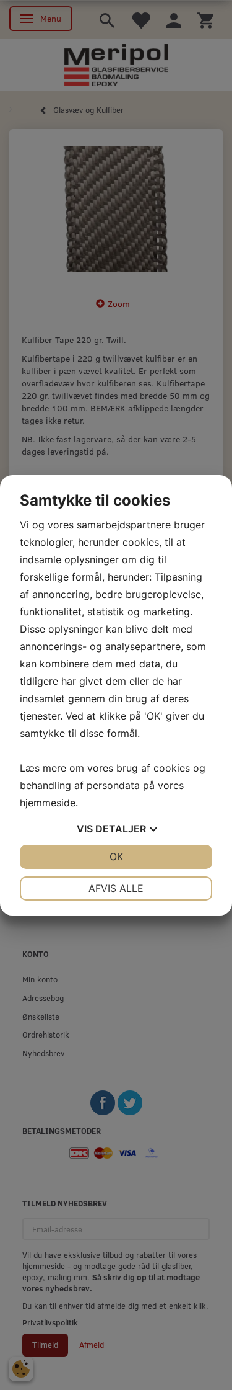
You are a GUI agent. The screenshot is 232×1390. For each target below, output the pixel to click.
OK (116, 856)
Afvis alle (116, 888)
